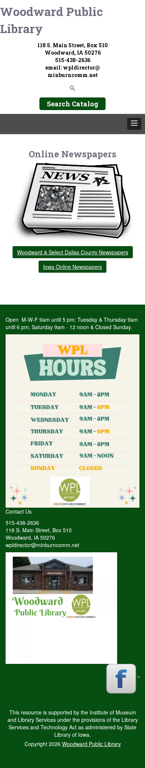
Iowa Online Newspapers (72, 266)
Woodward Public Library (51, 19)
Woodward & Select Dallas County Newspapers (72, 252)
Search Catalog (72, 103)
